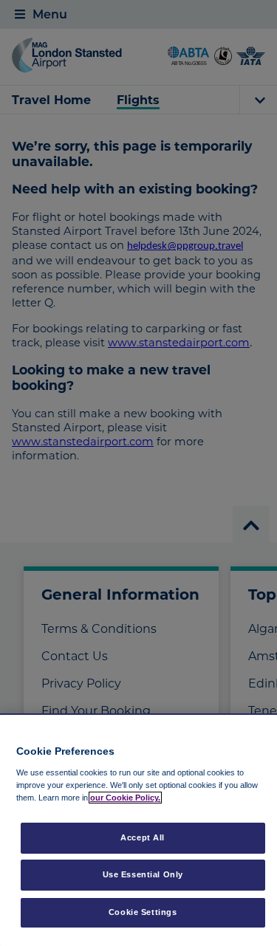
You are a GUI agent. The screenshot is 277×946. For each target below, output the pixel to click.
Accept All (142, 837)
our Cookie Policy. (125, 797)
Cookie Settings (143, 912)
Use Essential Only (143, 874)
